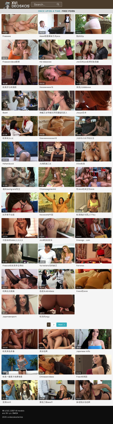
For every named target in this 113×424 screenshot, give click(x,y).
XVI (28, 4)
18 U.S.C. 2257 (8, 410)
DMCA (15, 413)
